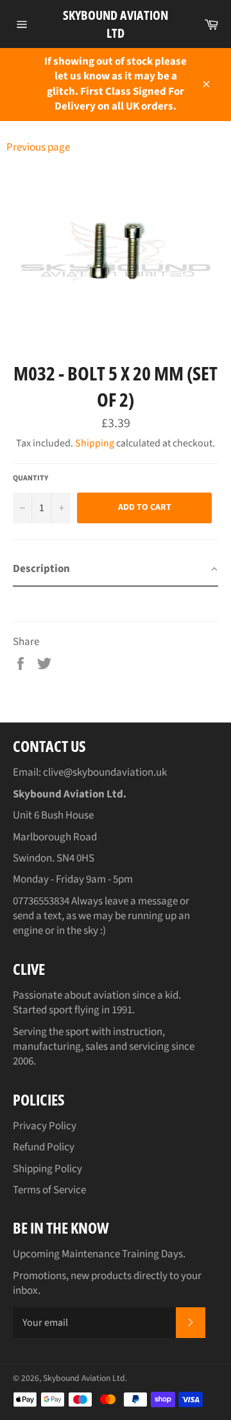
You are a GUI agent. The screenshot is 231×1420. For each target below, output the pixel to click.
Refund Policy (43, 1147)
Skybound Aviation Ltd (115, 24)
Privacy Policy (44, 1126)
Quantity (30, 478)
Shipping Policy (47, 1169)
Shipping (94, 443)
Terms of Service (49, 1190)
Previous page (38, 147)
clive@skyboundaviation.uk (105, 772)
